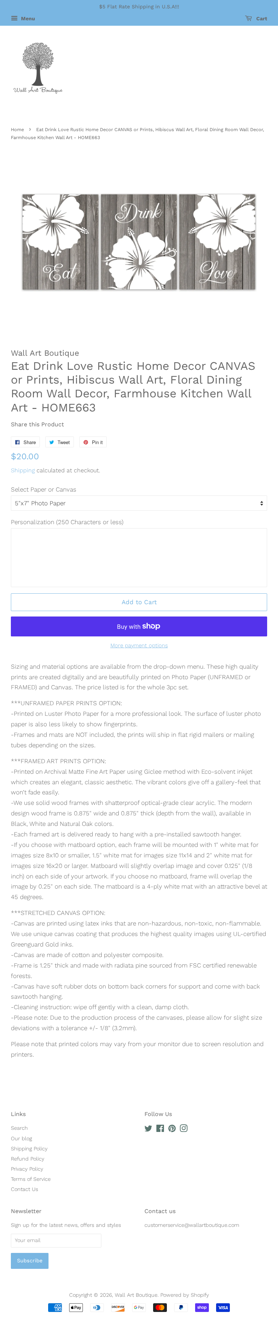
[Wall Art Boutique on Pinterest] (172, 1130)
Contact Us (24, 1189)
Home (17, 129)
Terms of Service (31, 1179)
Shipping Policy (29, 1149)
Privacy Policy (27, 1169)
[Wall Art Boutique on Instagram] (184, 1130)
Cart (261, 18)
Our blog (21, 1139)
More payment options (139, 645)
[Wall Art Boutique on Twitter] (148, 1130)
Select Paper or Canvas (43, 489)
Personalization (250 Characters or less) (67, 522)
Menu (27, 18)
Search (19, 1128)
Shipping (23, 470)
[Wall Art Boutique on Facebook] (160, 1130)
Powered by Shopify (184, 1295)
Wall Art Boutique (136, 1295)
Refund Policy (27, 1159)
